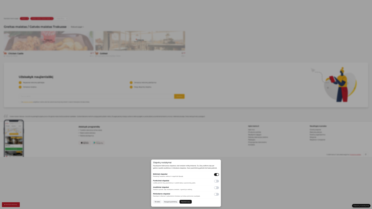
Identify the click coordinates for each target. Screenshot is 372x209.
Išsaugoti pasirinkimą (170, 202)
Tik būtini (157, 202)
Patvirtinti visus (185, 202)
